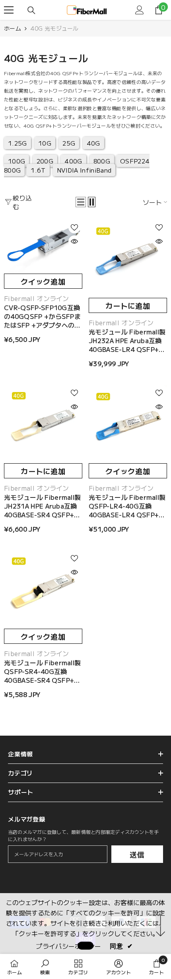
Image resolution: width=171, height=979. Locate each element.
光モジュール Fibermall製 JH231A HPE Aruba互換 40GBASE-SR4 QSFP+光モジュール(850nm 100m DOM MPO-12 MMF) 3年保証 (42, 506)
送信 (137, 854)
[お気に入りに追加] (74, 227)
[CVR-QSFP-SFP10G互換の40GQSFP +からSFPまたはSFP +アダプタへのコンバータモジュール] (43, 246)
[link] (45, 966)
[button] (81, 202)
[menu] (9, 10)
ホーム (12, 28)
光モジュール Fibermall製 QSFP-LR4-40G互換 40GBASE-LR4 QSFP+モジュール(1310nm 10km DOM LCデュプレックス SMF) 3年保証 (127, 506)
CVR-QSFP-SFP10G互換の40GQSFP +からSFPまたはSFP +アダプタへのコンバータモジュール (42, 316)
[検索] (31, 10)
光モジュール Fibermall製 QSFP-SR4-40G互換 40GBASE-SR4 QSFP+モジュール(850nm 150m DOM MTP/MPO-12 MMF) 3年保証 (42, 671)
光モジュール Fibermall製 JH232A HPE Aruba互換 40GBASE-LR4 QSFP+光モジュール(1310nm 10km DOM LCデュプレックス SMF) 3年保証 (127, 340)
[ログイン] (139, 10)
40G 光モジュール (54, 28)
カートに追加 (127, 305)
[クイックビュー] (74, 241)
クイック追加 (43, 281)
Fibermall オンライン (36, 298)
